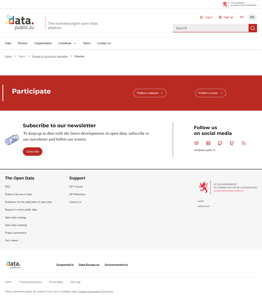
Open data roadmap (16, 225)
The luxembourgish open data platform (73, 25)
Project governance (15, 232)
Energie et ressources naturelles (50, 56)
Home (8, 56)
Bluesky (196, 143)
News (87, 43)
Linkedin (208, 143)
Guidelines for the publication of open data (28, 202)
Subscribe (32, 151)
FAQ (7, 186)
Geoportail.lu (65, 264)
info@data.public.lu (204, 150)
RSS (244, 143)
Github (232, 143)
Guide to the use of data (18, 194)
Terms (9, 282)
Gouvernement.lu (116, 264)
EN (252, 17)
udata (201, 201)
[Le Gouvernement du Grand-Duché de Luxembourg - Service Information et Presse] (228, 187)
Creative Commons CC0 (91, 291)
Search (253, 28)
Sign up (228, 17)
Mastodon (220, 143)
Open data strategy (15, 217)
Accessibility (56, 282)
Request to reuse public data (21, 209)
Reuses (23, 43)
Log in (208, 17)
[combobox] (211, 28)
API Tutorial (75, 186)
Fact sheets (11, 240)
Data (8, 43)
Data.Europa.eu (89, 264)
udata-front (204, 206)
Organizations (43, 43)
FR (242, 17)
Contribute (64, 43)
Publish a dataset (147, 93)
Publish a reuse (208, 93)
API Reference (77, 194)
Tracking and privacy (31, 282)
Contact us (104, 43)
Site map (75, 282)
